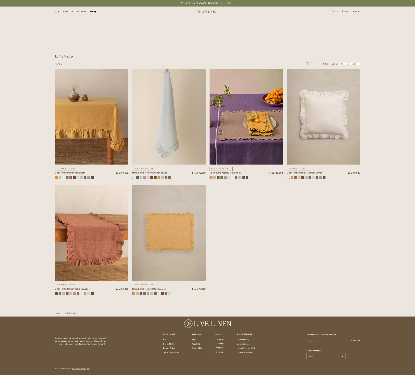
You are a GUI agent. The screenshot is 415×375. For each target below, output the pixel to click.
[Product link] (91, 117)
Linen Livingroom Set (246, 348)
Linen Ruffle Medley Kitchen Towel (149, 173)
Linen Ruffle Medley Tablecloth (70, 173)
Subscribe (355, 340)
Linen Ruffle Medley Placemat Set (149, 289)
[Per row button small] (312, 64)
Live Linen (66, 369)
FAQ (165, 339)
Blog (193, 339)
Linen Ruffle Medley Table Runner (71, 289)
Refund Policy (169, 344)
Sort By (335, 64)
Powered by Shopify (81, 369)
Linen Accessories (245, 352)
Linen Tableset (243, 344)
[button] (335, 11)
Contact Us (197, 348)
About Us (196, 344)
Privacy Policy (169, 348)
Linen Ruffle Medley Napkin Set (225, 173)
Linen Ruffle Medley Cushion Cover (304, 173)
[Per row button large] (307, 64)
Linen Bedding (243, 339)
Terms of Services (171, 352)
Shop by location (314, 351)
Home (57, 313)
